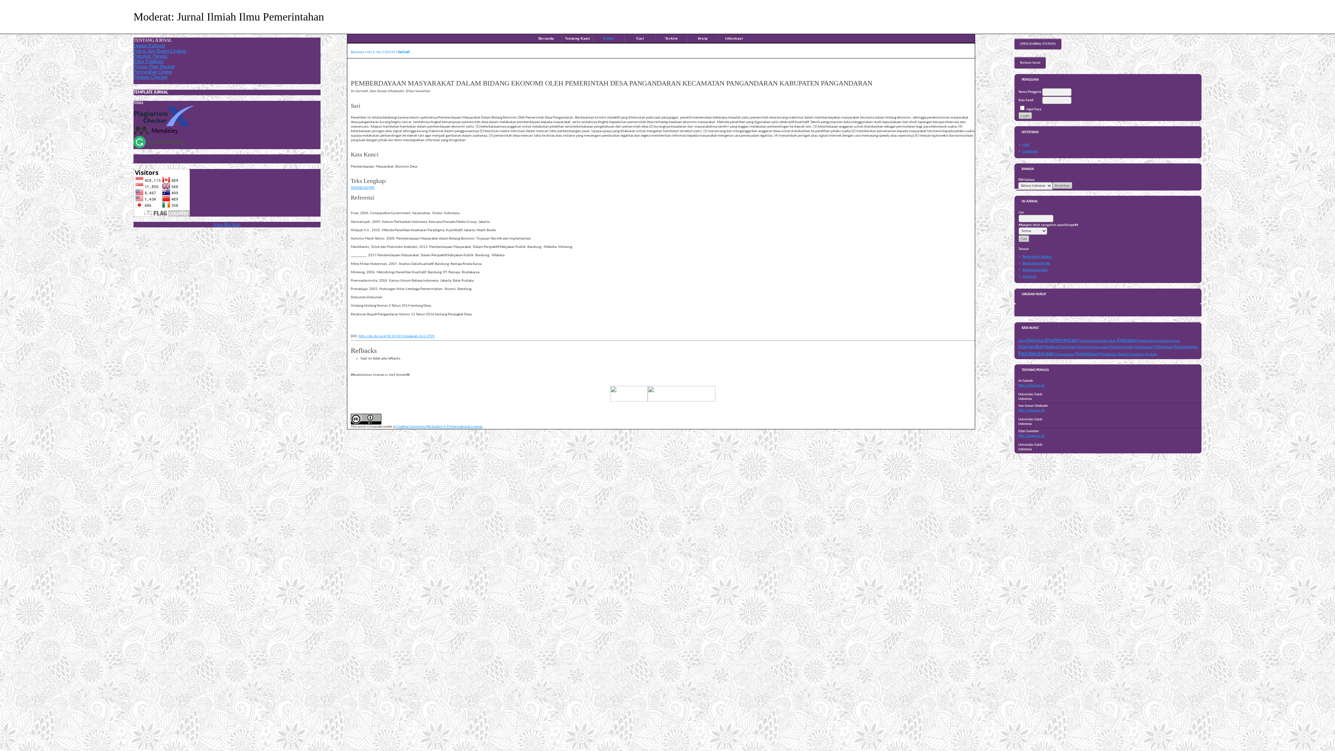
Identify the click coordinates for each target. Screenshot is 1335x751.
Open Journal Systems (1038, 44)
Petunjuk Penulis (151, 56)
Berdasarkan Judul (1034, 270)
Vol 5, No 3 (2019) (381, 52)
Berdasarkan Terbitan (1037, 257)
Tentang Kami (577, 38)
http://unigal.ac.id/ (1031, 385)
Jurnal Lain (1029, 276)
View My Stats (227, 224)
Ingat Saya (1033, 109)
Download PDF (363, 187)
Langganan (1030, 151)
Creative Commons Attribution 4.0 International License (439, 427)
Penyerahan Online (153, 71)
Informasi (734, 38)
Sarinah (404, 52)
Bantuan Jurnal (1030, 63)
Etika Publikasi (149, 61)
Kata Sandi (1026, 100)
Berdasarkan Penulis (1036, 263)
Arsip (703, 38)
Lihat (1025, 145)
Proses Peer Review (154, 66)
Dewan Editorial (149, 45)
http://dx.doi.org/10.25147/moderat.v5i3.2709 (396, 336)
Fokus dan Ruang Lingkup (160, 51)
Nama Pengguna (1030, 92)
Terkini (671, 38)
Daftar (608, 38)
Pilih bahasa (1026, 180)
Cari (640, 38)
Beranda (546, 38)
